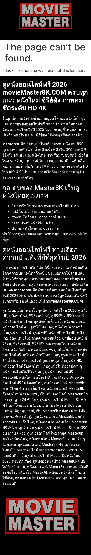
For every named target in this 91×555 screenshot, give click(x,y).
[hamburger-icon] (82, 34)
